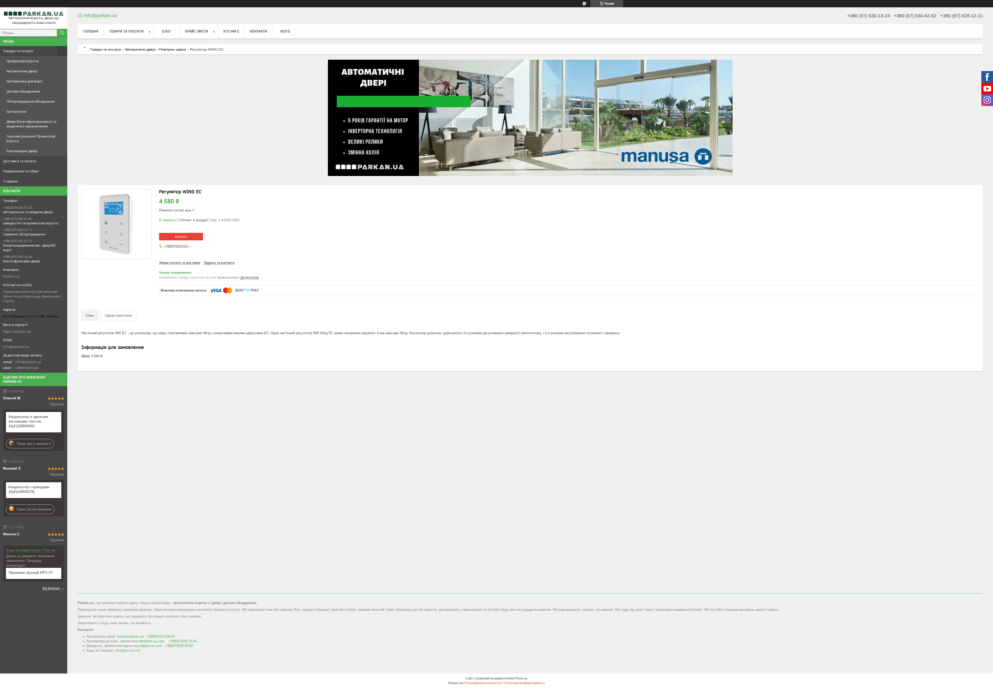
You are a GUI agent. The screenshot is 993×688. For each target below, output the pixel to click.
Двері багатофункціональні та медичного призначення (31, 123)
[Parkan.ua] (33, 13)
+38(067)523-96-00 (161, 636)
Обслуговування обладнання (30, 101)
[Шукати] (62, 33)
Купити (181, 236)
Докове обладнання (23, 91)
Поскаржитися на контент (484, 683)
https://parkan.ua (17, 331)
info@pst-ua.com (128, 650)
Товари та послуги (18, 51)
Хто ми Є (231, 31)
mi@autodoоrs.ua (130, 636)
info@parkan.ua (16, 346)
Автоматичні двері (21, 71)
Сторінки (10, 181)
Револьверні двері (21, 151)
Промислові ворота (22, 61)
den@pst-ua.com (151, 641)
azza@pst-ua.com (148, 646)
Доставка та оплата (19, 161)
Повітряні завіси (172, 49)
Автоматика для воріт (24, 81)
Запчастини (16, 111)
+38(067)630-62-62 (179, 646)
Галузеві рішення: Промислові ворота (31, 138)
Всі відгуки (51, 588)
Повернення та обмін (21, 171)
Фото (285, 31)
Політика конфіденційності (525, 683)
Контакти (258, 31)
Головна (90, 31)
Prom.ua (521, 678)
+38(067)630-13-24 (183, 641)
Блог (166, 31)
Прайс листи (196, 31)
